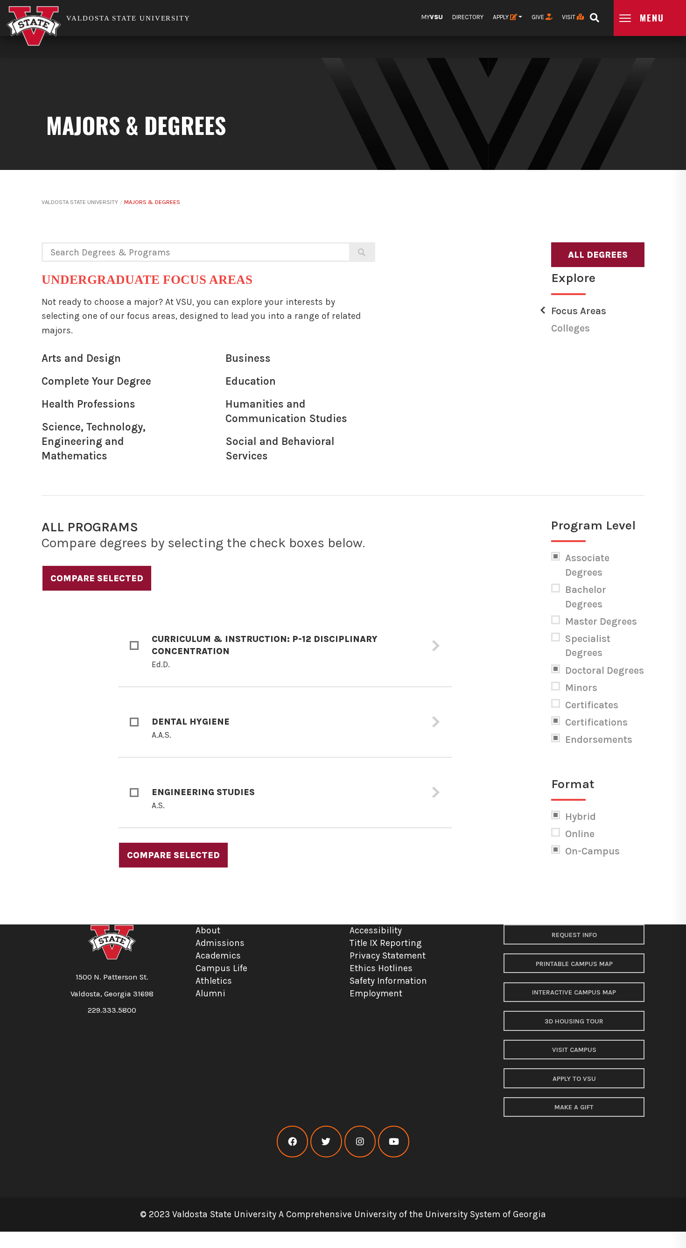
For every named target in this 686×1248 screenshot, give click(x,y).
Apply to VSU (574, 1079)
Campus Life (221, 968)
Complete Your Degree (96, 381)
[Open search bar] (594, 14)
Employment (376, 993)
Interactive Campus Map (574, 992)
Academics (218, 955)
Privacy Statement (388, 955)
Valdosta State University (80, 201)
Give (539, 17)
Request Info (574, 935)
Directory (467, 17)
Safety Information (388, 980)
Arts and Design (81, 358)
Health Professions (88, 404)
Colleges (570, 328)
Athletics (214, 980)
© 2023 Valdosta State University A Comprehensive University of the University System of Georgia (343, 1214)
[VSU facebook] (292, 1141)
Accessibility (376, 930)
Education (250, 381)
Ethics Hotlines (381, 968)
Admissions (220, 943)
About (208, 930)
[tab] (285, 646)
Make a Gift (574, 1107)
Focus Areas (578, 311)
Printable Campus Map (574, 964)
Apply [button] (501, 17)
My (432, 17)
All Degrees (598, 254)
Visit (569, 17)
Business (248, 358)
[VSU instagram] (360, 1141)
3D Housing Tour (574, 1021)
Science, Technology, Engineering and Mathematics (94, 441)
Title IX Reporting (386, 943)
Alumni (210, 993)
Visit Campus (574, 1050)
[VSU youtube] (393, 1141)
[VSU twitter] (326, 1141)
